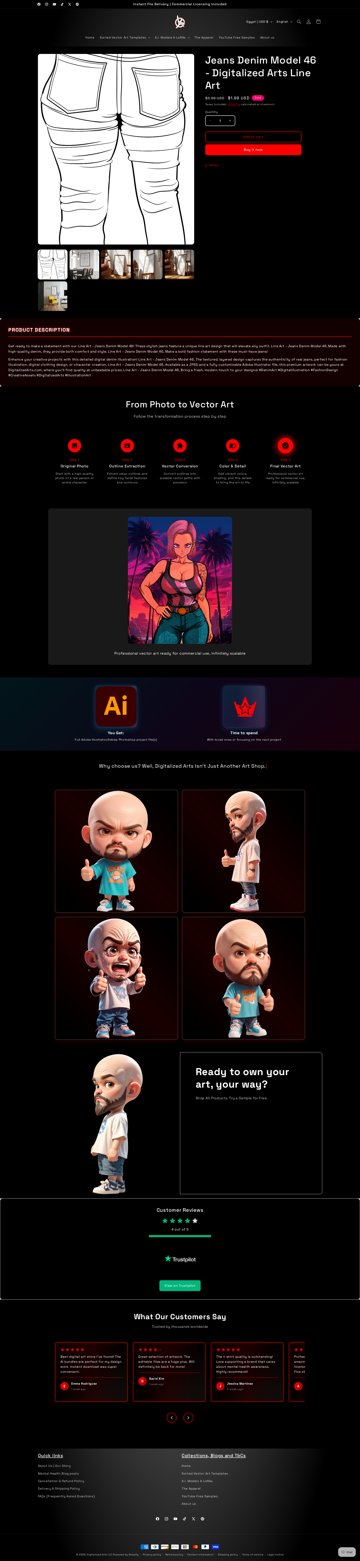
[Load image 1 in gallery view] (53, 264)
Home (186, 1472)
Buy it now (253, 149)
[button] (124, 37)
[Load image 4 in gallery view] (147, 264)
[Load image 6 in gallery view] (53, 296)
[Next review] (188, 1424)
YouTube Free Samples (200, 1503)
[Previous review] (172, 1424)
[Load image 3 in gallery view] (116, 264)
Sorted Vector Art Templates (205, 1480)
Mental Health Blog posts (58, 1480)
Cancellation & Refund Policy (61, 1487)
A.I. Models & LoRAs (197, 1487)
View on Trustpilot (179, 1292)
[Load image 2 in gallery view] (84, 264)
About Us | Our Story (54, 1472)
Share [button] (214, 165)
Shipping (234, 104)
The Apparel (191, 1495)
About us (189, 1510)
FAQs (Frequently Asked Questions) (66, 1503)
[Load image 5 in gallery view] (179, 264)
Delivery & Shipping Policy (59, 1495)
